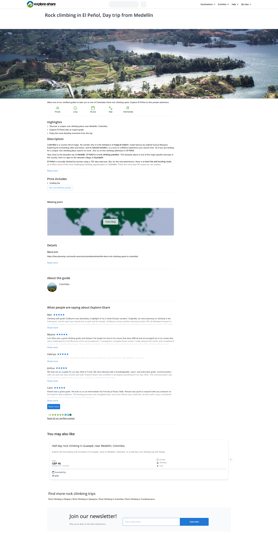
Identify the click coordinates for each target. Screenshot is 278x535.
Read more (52, 170)
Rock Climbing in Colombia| (112, 516)
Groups (74, 22)
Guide (94, 22)
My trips (245, 4)
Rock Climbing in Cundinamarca (140, 516)
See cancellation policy (60, 187)
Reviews (103, 22)
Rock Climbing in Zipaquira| (85, 516)
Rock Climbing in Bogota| (60, 516)
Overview (50, 22)
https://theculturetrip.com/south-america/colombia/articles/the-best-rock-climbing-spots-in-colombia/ (92, 256)
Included (84, 22)
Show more (52, 327)
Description (62, 22)
